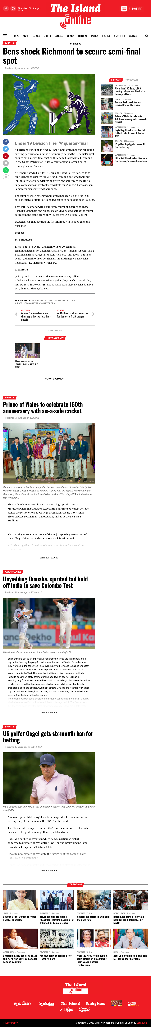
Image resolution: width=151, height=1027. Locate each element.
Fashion (94, 35)
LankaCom (142, 1022)
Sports (47, 35)
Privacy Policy (10, 1022)
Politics (106, 35)
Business (59, 35)
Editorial (82, 35)
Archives (133, 35)
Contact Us (75, 43)
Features (36, 35)
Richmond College (42, 301)
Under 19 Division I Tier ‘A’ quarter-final (36, 303)
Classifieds (119, 35)
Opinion (70, 35)
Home (16, 35)
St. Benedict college (65, 301)
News (25, 35)
